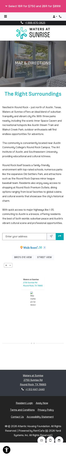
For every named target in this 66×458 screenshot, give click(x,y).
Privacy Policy (46, 404)
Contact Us (17, 411)
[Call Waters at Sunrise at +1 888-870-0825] (60, 16)
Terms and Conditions (22, 404)
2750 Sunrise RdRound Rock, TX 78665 (33, 278)
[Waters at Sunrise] (33, 293)
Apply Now (42, 397)
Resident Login (24, 397)
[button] (33, 6)
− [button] (10, 260)
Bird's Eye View (24, 251)
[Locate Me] (51, 230)
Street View (45, 251)
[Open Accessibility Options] (6, 450)
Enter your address (16, 230)
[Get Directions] (60, 230)
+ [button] (6, 260)
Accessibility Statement (40, 411)
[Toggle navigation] (5, 16)
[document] (33, 293)
